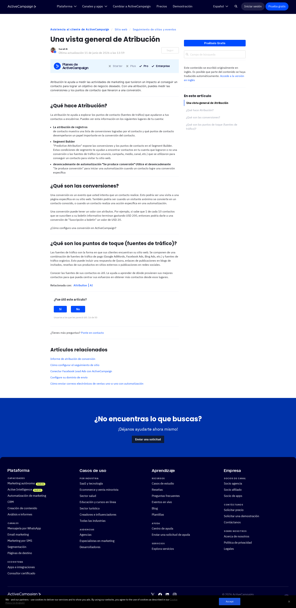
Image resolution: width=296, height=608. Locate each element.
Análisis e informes (20, 514)
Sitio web (121, 29)
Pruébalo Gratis (214, 43)
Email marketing (18, 535)
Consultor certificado (21, 573)
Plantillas (158, 514)
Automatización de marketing (27, 496)
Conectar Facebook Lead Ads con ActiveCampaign (81, 371)
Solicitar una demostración (241, 516)
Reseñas (157, 490)
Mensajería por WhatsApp (24, 528)
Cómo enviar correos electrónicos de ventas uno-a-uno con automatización (96, 383)
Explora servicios (163, 549)
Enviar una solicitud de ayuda (171, 535)
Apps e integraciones (21, 567)
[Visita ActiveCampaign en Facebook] (160, 595)
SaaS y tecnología (91, 484)
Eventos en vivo (162, 502)
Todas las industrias (93, 521)
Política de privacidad (238, 542)
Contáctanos (232, 522)
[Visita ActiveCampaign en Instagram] (174, 595)
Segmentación (17, 547)
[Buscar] (236, 6)
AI (91, 285)
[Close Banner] (289, 601)
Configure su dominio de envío (69, 377)
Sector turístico (90, 508)
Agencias (85, 535)
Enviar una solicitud (148, 439)
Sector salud (88, 496)
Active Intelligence (20, 490)
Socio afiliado (233, 490)
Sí (60, 309)
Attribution (80, 285)
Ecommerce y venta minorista (99, 490)
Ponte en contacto (92, 332)
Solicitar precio (234, 510)
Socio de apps (233, 496)
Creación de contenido (22, 508)
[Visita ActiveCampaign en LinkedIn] (167, 595)
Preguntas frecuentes (166, 496)
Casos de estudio (163, 484)
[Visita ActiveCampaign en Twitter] (153, 595)
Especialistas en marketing (97, 541)
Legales (229, 549)
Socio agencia (233, 484)
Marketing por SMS (20, 541)
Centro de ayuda (162, 529)
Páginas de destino (20, 553)
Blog (155, 508)
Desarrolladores (90, 547)
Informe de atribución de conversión (72, 359)
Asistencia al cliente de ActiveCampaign (79, 29)
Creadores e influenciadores (98, 514)
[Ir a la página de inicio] (22, 6)
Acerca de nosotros (236, 536)
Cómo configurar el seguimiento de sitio (74, 365)
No (78, 309)
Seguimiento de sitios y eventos (154, 29)
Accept (229, 601)
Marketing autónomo (21, 483)
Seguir (170, 50)
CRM (11, 502)
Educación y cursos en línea (98, 502)
